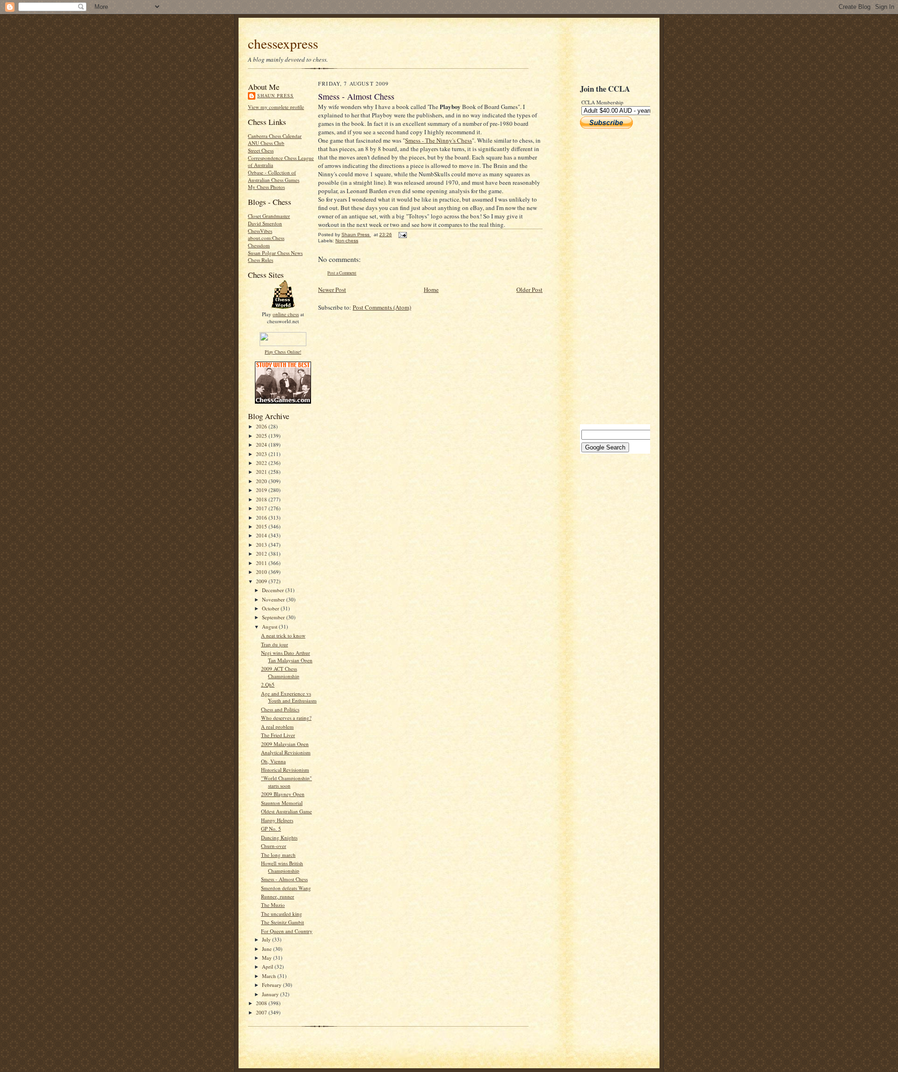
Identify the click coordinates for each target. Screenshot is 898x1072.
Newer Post (332, 289)
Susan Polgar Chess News (275, 252)
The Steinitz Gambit (282, 922)
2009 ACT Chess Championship (280, 672)
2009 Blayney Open (282, 793)
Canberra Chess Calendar (275, 135)
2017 (262, 508)
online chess (286, 314)
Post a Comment (341, 273)
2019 (262, 489)
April (268, 966)
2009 (262, 581)
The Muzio (273, 904)
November (274, 599)
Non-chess (346, 240)
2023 (262, 453)
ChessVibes (260, 230)
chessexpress (283, 43)
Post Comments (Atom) (382, 307)
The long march (278, 854)
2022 (262, 462)
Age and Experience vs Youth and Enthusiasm (289, 697)
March (269, 975)
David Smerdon (265, 223)
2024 (262, 444)
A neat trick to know (283, 635)
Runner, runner (277, 896)
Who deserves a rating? (286, 717)
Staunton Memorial (282, 802)
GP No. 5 (271, 828)
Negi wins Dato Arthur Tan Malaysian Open (286, 656)
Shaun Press (275, 95)
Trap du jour (274, 644)
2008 (262, 1003)
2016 (262, 517)
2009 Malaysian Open (285, 743)
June (267, 948)
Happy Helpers (277, 820)
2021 (262, 471)
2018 (262, 499)
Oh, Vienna (273, 761)
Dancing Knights (279, 837)
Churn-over (273, 845)
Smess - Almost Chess (284, 879)
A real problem (277, 726)
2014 (262, 535)
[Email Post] (402, 234)
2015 (262, 526)
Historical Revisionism (285, 769)
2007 (262, 1012)
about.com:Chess (266, 237)
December (273, 590)
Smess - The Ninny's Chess (438, 140)
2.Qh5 (268, 684)
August (270, 626)
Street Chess (261, 150)
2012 (262, 553)
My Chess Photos (266, 186)
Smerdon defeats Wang (286, 887)
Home (431, 289)
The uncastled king (281, 913)
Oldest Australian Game (286, 811)
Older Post (529, 289)
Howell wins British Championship (282, 867)
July (267, 939)
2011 (262, 562)
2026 (262, 426)
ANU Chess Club (266, 142)
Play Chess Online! (283, 351)
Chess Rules (260, 259)
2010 (262, 571)
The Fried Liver (278, 735)
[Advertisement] (608, 276)
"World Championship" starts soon (286, 782)
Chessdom (259, 245)
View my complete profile (276, 106)
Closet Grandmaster (269, 215)
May (267, 957)
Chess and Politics (280, 709)
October (271, 608)
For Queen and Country (286, 930)
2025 (262, 435)
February (272, 984)
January (271, 994)
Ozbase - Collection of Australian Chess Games (273, 176)
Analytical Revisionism (286, 752)
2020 (262, 481)
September (274, 617)
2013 (262, 544)
